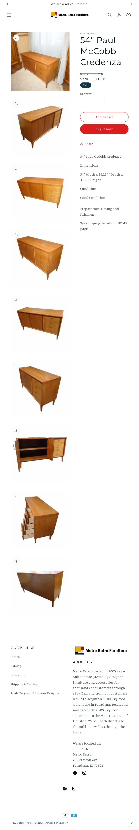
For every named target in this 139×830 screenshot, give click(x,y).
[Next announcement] (131, 4)
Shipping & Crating (24, 684)
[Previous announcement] (7, 4)
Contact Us (18, 675)
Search (15, 657)
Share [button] (89, 143)
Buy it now (104, 129)
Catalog (16, 666)
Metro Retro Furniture (32, 822)
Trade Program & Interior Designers (36, 693)
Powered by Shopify (56, 822)
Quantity (86, 93)
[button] (9, 15)
